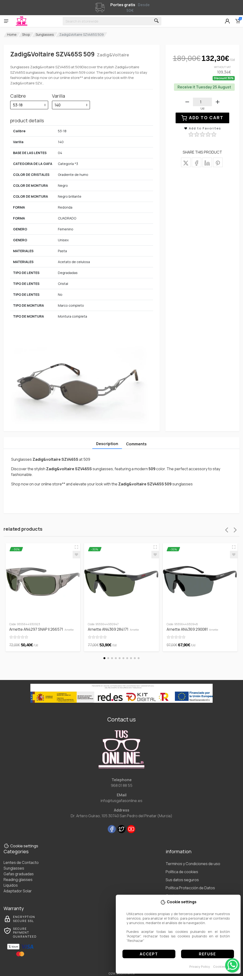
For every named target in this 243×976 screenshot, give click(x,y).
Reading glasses (18, 879)
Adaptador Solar (18, 891)
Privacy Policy (199, 966)
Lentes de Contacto (21, 862)
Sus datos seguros (182, 879)
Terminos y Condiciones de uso (193, 863)
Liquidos (11, 885)
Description (107, 443)
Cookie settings (24, 845)
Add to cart (206, 117)
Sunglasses (45, 34)
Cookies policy (224, 966)
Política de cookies (182, 871)
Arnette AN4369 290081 (192, 629)
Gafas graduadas (19, 873)
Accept (149, 954)
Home (12, 34)
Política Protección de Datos (190, 887)
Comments (136, 444)
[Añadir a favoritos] (76, 554)
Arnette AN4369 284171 (113, 629)
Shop (26, 34)
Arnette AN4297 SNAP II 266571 (41, 629)
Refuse (207, 954)
